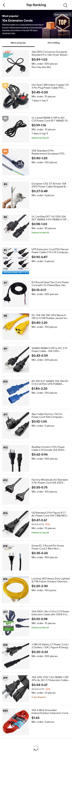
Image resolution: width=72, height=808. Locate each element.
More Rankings (61, 14)
